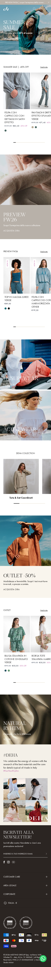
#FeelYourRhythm (11, 770)
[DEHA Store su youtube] (13, 862)
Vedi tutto (44, 67)
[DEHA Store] (6, 9)
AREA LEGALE (9, 885)
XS (9, 99)
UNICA (44, 648)
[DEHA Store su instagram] (8, 862)
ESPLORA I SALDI (12, 38)
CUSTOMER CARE (11, 876)
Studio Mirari (8, 962)
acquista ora (11, 589)
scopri (7, 739)
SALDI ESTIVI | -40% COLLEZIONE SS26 (25, 2)
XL (16, 105)
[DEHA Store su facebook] (4, 862)
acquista (8, 384)
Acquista (8, 435)
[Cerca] (34, 9)
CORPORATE (9, 894)
